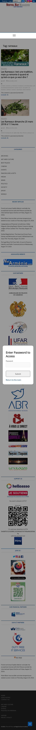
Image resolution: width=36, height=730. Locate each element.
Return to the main (13, 380)
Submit (18, 374)
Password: (9, 361)
